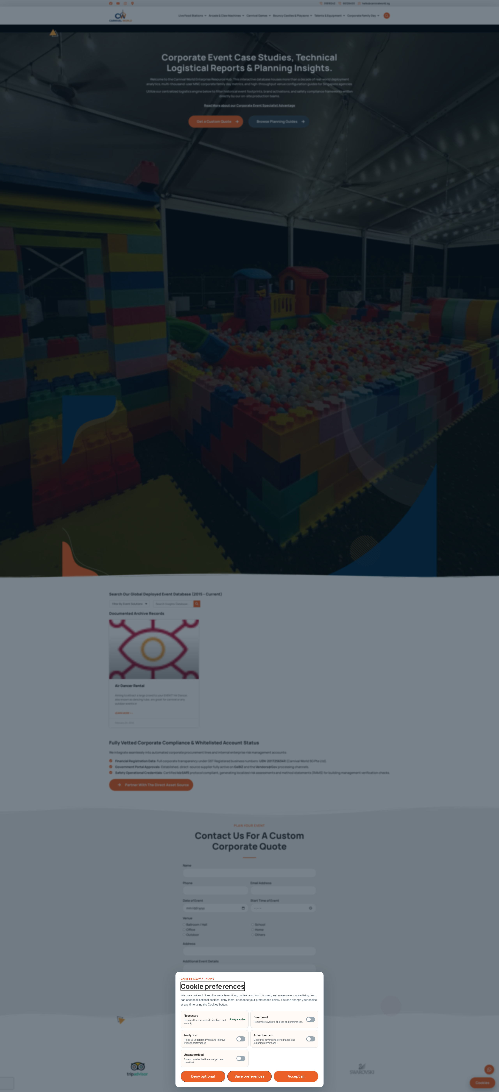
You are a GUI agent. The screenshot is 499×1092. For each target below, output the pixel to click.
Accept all (296, 1076)
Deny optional (203, 1076)
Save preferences (249, 1076)
